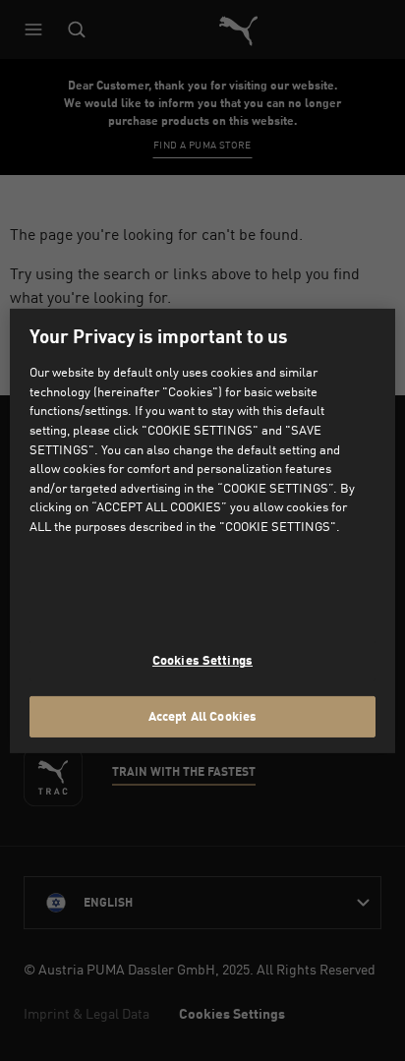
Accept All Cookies (202, 716)
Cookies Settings (202, 660)
